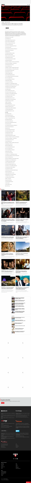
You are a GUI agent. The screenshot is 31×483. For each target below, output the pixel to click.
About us (2, 474)
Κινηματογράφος (3, 201)
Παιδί (16, 463)
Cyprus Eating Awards (18, 468)
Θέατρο (2, 467)
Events (2, 468)
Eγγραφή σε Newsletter (3, 471)
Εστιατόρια (2, 463)
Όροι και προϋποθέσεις (3, 472)
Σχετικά (2, 189)
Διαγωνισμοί (17, 467)
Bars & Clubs (2, 464)
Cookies (2, 475)
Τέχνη (16, 464)
